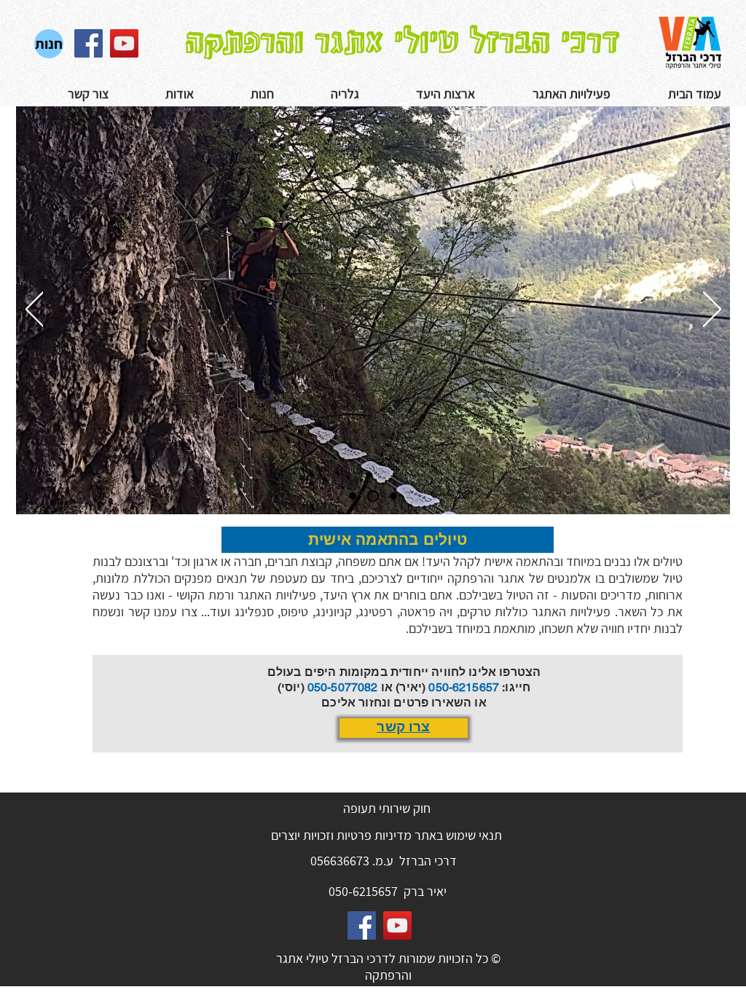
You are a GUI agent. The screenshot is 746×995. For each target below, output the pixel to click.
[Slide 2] (373, 496)
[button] (323, 94)
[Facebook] (88, 43)
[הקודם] (34, 310)
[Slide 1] (352, 496)
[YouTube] (124, 43)
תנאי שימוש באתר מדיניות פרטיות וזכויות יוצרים (386, 835)
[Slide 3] (393, 496)
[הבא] (712, 310)
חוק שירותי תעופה (387, 808)
